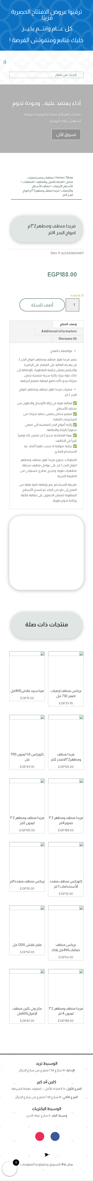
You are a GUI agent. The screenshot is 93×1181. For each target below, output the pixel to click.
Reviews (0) (68, 338)
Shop (69, 177)
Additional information (59, 331)
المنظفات (28, 182)
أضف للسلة (42, 304)
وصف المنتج (68, 324)
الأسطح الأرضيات (62, 186)
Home (60, 177)
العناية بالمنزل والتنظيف (50, 182)
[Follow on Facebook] (55, 1136)
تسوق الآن (66, 134)
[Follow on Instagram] (39, 1136)
